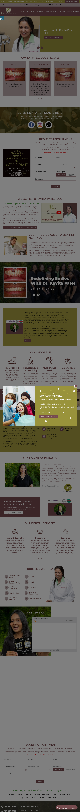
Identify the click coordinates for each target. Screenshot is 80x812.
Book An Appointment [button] (49, 416)
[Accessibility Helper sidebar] (2, 18)
